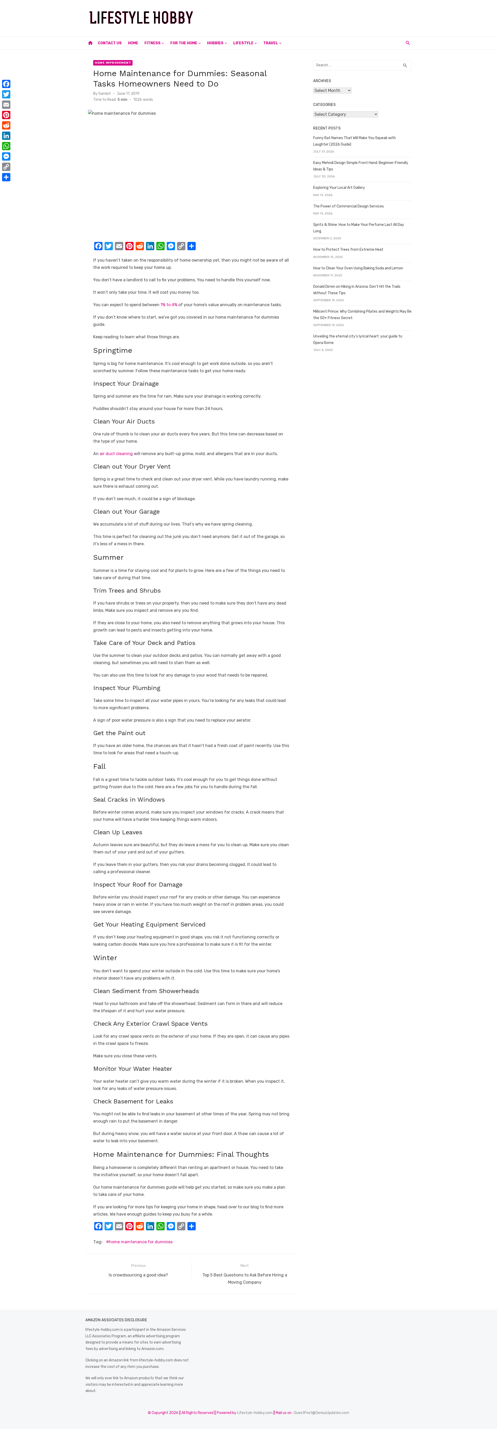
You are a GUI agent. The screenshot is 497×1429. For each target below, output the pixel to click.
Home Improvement (113, 62)
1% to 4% (168, 304)
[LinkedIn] (6, 136)
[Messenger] (6, 156)
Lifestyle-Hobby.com (255, 1413)
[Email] (6, 104)
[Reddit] (6, 125)
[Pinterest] (6, 115)
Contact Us (110, 43)
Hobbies (215, 43)
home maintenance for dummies (141, 1241)
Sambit (104, 93)
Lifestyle (243, 43)
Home (133, 43)
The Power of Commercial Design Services (348, 206)
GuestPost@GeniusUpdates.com (321, 1413)
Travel (270, 43)
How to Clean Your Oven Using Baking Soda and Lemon (358, 268)
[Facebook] (6, 84)
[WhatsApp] (6, 146)
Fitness (152, 43)
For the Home (183, 43)
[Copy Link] (6, 167)
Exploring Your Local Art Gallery (339, 187)
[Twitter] (6, 94)
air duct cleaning (116, 453)
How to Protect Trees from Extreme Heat (348, 249)
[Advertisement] (317, 17)
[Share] (6, 177)
